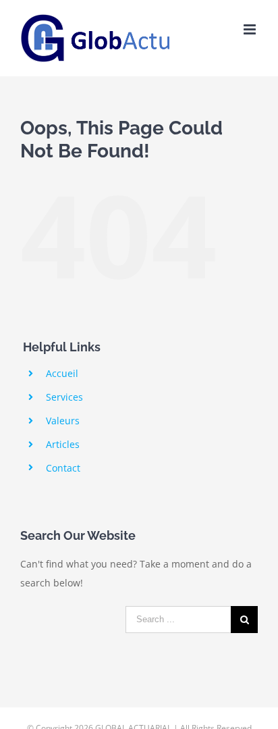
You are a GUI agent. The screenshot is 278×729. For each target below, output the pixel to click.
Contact (63, 467)
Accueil (62, 373)
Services (64, 397)
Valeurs (63, 420)
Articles (63, 444)
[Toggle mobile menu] (251, 29)
